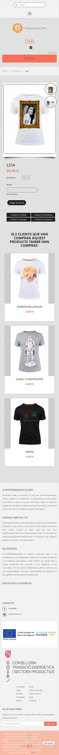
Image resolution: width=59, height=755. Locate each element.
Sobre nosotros (35, 693)
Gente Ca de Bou (36, 690)
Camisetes (16, 71)
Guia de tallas (12, 194)
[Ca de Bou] (29, 28)
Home (5, 71)
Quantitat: (11, 177)
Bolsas (19, 700)
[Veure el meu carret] (29, 13)
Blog (31, 697)
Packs (31, 687)
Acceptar (48, 743)
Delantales (20, 697)
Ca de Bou (12, 608)
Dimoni (29, 451)
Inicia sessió (52, 53)
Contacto (32, 700)
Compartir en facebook (43, 215)
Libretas (19, 693)
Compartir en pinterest (43, 219)
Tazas (18, 690)
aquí (33, 752)
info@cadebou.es (15, 614)
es (28, 48)
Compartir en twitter (19, 215)
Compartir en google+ (18, 219)
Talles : (10, 185)
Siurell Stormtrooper (29, 379)
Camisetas (20, 687)
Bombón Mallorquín (29, 306)
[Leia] (51, 89)
